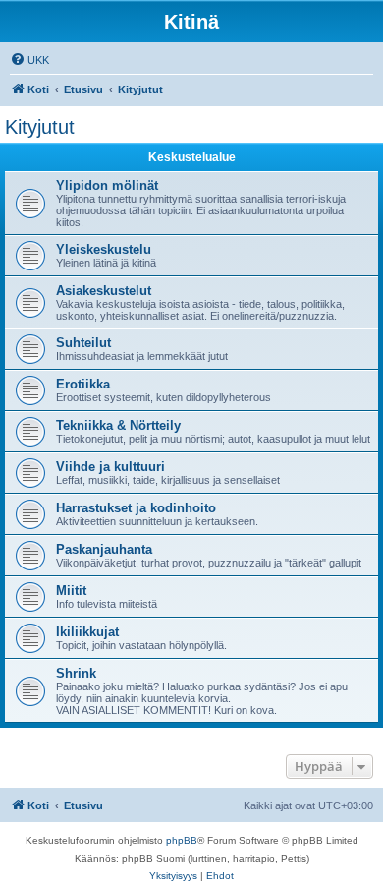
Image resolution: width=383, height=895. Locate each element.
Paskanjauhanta (104, 549)
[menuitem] (29, 60)
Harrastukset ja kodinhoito (136, 508)
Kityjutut (40, 127)
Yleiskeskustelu (103, 249)
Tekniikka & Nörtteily (118, 425)
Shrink (76, 673)
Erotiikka (83, 384)
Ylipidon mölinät (107, 185)
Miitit (71, 590)
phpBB (181, 840)
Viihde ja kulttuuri (110, 466)
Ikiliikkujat (87, 632)
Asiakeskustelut (103, 290)
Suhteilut (83, 342)
